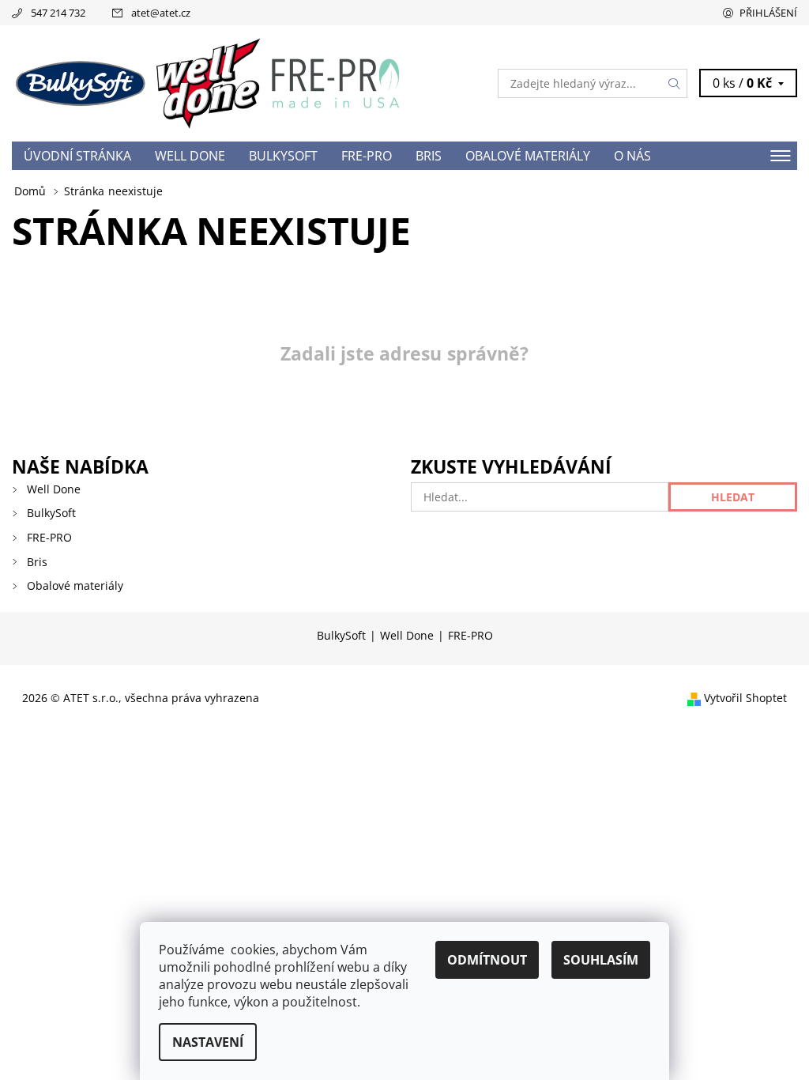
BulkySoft (283, 155)
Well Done (190, 155)
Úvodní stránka (77, 155)
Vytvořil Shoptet (745, 697)
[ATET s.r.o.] (208, 83)
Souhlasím (600, 960)
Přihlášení (768, 13)
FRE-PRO (366, 155)
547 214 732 (58, 13)
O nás (632, 155)
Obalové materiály (527, 155)
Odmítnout (487, 960)
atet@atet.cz (160, 13)
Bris (429, 155)
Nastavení (207, 1042)
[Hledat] (674, 83)
